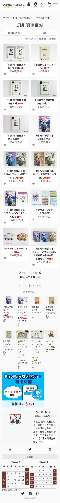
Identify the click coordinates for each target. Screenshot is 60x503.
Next (36, 272)
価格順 (42, 38)
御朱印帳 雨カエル (50, 308)
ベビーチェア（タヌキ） (50, 344)
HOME (6, 17)
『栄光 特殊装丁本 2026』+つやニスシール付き (22, 312)
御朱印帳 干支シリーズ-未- (7, 344)
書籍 (45, 32)
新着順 (52, 38)
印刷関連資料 (42, 17)
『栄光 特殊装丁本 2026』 (8, 310)
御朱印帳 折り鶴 (36, 308)
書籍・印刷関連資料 (22, 17)
